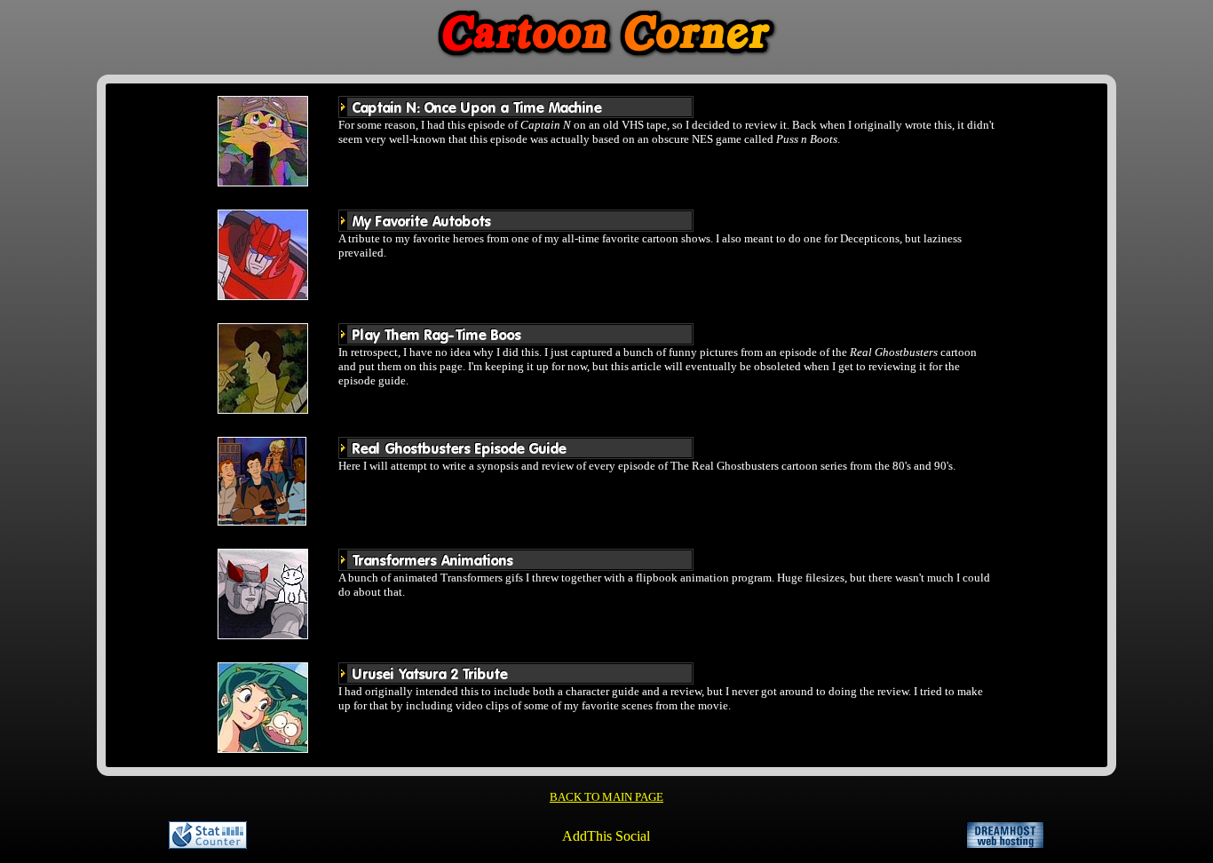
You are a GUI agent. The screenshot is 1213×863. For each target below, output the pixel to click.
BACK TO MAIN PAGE (606, 797)
